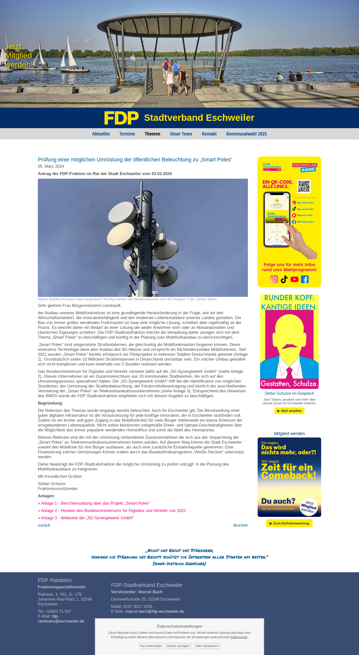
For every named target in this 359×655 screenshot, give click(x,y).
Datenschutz (239, 637)
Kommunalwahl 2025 (246, 133)
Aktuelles (101, 133)
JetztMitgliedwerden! (19, 55)
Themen (152, 133)
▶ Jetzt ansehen (289, 411)
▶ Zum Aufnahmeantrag (289, 523)
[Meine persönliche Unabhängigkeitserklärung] (289, 518)
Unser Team (181, 133)
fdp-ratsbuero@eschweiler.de (61, 619)
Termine (127, 133)
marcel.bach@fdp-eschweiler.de (154, 611)
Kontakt (209, 133)
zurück (44, 525)
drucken (240, 525)
